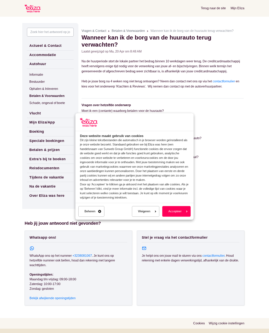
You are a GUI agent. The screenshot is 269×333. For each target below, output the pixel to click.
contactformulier (224, 81)
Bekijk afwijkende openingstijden (53, 298)
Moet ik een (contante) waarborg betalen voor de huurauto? (123, 110)
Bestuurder (37, 81)
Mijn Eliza (237, 8)
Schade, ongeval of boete (47, 103)
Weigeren (144, 211)
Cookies (199, 323)
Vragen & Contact (94, 30)
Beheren (89, 211)
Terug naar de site (213, 8)
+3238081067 (82, 255)
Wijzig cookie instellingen (226, 323)
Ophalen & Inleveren (43, 88)
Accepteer (175, 211)
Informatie (36, 74)
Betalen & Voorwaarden (128, 30)
